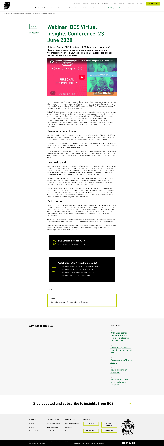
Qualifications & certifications (78, 8)
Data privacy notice (79, 443)
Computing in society (58, 302)
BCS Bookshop (109, 430)
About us (85, 4)
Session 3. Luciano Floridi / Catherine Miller (78, 273)
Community (76, 4)
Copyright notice (90, 443)
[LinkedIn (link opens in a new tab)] (127, 443)
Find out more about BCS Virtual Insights (73, 244)
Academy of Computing (53, 423)
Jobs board (50, 431)
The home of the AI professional (100, 4)
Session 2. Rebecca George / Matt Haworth (77, 270)
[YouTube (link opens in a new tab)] (130, 443)
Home (5, 13)
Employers (130, 4)
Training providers (119, 4)
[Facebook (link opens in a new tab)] (123, 443)
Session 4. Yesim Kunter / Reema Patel (76, 275)
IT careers (61, 8)
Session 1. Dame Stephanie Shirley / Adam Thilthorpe (82, 266)
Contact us (91, 423)
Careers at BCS (91, 430)
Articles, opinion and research (16, 13)
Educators (139, 4)
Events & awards (98, 8)
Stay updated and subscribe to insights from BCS (73, 404)
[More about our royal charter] (128, 427)
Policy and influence (109, 424)
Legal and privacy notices (72, 423)
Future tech (85, 302)
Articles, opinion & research (117, 8)
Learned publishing (52, 427)
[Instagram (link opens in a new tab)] (133, 443)
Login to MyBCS (153, 4)
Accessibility (69, 427)
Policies (67, 431)
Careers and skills (73, 302)
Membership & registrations (44, 8)
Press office (32, 427)
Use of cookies (100, 443)
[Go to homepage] (7, 5)
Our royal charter (34, 431)
